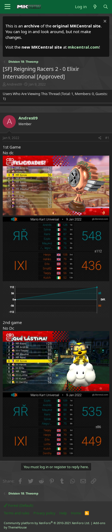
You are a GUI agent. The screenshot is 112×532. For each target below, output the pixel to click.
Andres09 (14, 84)
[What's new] (94, 7)
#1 (107, 138)
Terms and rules (16, 513)
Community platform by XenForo (47, 523)
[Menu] (7, 7)
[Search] (105, 7)
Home (76, 513)
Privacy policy (44, 513)
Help (63, 513)
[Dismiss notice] (104, 22)
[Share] (100, 138)
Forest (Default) (20, 505)
